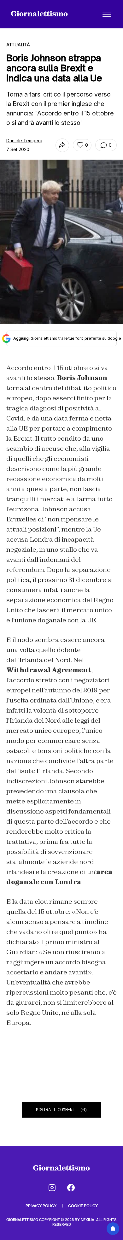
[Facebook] (71, 1187)
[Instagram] (52, 1187)
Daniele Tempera (24, 140)
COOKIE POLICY (83, 1205)
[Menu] (107, 14)
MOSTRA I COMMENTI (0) (61, 1110)
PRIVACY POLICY (41, 1205)
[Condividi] (62, 145)
